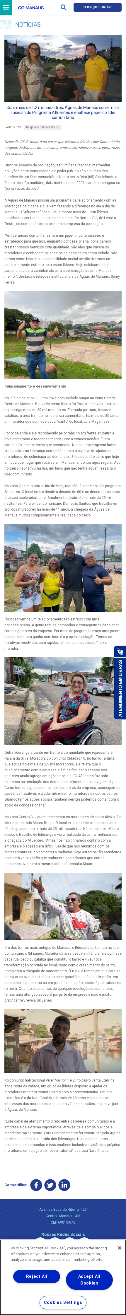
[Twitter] (50, 1185)
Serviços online (98, 7)
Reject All (36, 1276)
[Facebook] (36, 1185)
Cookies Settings (63, 1302)
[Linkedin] (64, 1185)
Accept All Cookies (89, 1280)
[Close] (119, 1247)
